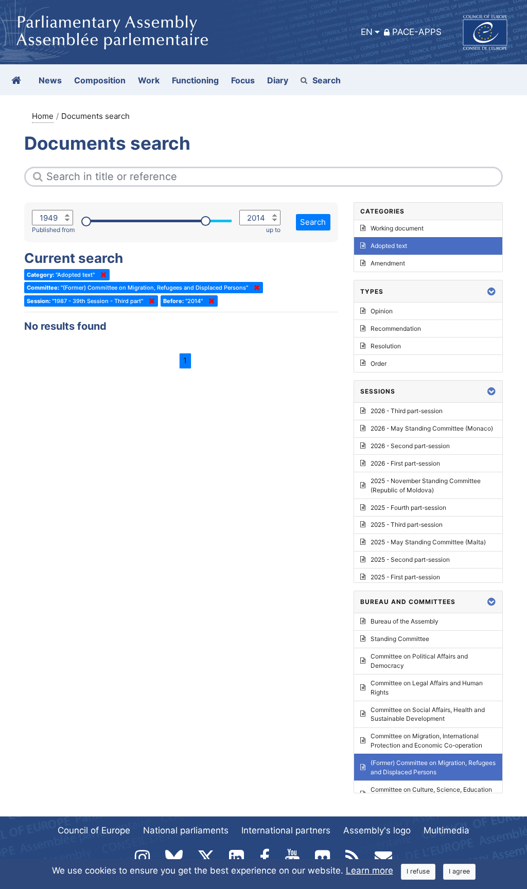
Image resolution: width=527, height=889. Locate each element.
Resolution (386, 346)
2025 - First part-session (405, 577)
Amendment (388, 263)
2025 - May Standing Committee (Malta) (428, 542)
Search (326, 80)
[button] (491, 291)
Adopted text (389, 246)
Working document (397, 228)
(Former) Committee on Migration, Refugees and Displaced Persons (433, 767)
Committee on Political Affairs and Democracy (419, 660)
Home (43, 116)
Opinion (382, 311)
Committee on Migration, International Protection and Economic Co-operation (426, 740)
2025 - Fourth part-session (408, 507)
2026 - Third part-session (407, 411)
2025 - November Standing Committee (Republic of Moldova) (426, 485)
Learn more (369, 870)
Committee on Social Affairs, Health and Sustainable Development (428, 714)
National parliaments (186, 830)
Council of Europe (94, 830)
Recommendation (396, 328)
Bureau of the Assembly (404, 621)
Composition (100, 80)
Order (379, 363)
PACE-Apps (417, 32)
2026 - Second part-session (410, 446)
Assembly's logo (377, 830)
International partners (285, 830)
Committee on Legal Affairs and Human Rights (427, 687)
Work (149, 80)
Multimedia (446, 830)
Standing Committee (400, 639)
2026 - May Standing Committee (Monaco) (432, 428)
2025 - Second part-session (410, 559)
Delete (101, 275)
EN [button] (367, 32)
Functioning (195, 80)
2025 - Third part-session (407, 524)
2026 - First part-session (405, 463)
